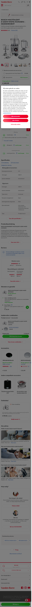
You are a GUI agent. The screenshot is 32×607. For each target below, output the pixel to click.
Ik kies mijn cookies (15, 124)
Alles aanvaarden (15, 116)
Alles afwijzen (15, 120)
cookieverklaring (7, 113)
